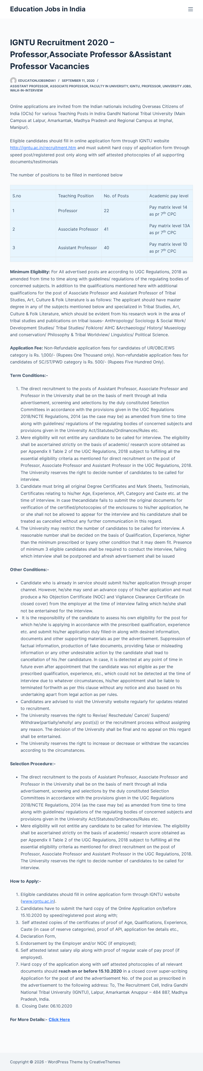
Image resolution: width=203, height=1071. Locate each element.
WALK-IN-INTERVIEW (26, 90)
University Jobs (177, 86)
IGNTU (135, 86)
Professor (151, 86)
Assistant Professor (29, 86)
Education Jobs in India (48, 9)
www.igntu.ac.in (38, 901)
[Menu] (190, 9)
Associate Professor (69, 86)
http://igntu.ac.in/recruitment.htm (43, 147)
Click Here (59, 1019)
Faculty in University (109, 86)
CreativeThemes (104, 1061)
